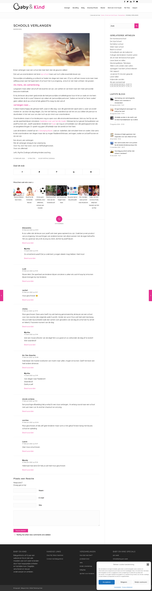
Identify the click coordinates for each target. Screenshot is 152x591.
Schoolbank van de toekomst (121, 52)
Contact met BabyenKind (55, 559)
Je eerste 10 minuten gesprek (121, 74)
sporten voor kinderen (87, 573)
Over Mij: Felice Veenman (55, 555)
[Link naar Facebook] (124, 1)
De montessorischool (118, 39)
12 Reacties (31, 158)
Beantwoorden (28, 243)
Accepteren (107, 582)
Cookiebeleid (117, 587)
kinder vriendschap (86, 566)
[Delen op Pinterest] (56, 172)
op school (44, 74)
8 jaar (53, 124)
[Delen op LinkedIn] (73, 172)
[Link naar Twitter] (127, 1)
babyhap (83, 570)
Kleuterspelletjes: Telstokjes (120, 63)
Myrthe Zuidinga (49, 158)
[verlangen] (56, 49)
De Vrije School (115, 41)
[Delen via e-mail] (90, 172)
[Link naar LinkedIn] (130, 1)
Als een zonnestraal (117, 82)
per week (116, 555)
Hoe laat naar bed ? (86, 555)
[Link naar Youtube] (137, 1)
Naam (41, 490)
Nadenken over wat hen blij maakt (53, 121)
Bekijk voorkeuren (141, 582)
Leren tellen (114, 77)
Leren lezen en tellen (117, 60)
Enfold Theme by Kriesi (36, 588)
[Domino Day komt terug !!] (1, 295)
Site (40, 505)
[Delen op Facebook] (22, 172)
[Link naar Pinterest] (133, 1)
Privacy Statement (127, 587)
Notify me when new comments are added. (34, 535)
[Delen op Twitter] (39, 172)
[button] (148, 564)
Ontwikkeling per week (120, 559)
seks (81, 562)
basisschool (17, 29)
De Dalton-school (116, 44)
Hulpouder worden (117, 79)
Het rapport (114, 71)
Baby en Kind (25, 588)
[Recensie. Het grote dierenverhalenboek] (150, 295)
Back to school (115, 49)
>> (130, 85)
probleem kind (84, 559)
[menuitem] (67, 7)
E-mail (42, 498)
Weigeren (124, 582)
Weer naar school (117, 47)
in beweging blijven (45, 131)
